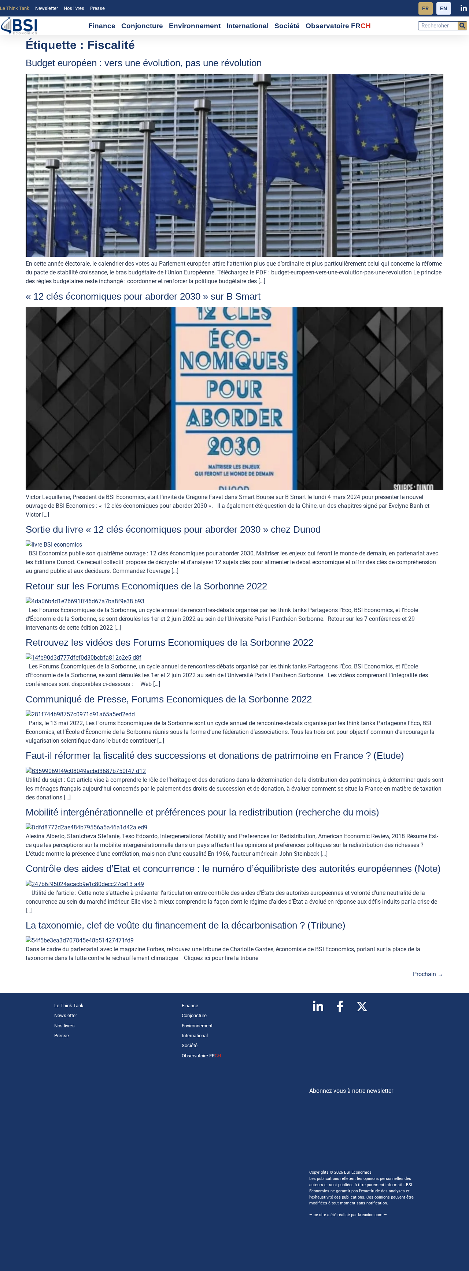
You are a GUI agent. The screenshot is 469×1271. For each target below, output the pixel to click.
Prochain (428, 974)
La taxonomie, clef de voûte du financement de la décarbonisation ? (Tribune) (186, 925)
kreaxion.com (370, 1214)
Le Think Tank (14, 8)
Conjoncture (142, 26)
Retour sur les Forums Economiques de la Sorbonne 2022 (146, 586)
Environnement (195, 26)
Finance (101, 26)
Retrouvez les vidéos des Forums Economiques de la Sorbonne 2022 (169, 642)
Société (287, 26)
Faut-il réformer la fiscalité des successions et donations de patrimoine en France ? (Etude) (215, 755)
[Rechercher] (462, 26)
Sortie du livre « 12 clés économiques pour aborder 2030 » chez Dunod (173, 529)
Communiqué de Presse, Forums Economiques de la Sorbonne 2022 (169, 699)
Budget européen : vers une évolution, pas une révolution (144, 63)
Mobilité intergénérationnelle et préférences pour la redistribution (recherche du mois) (202, 812)
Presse (97, 8)
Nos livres (74, 8)
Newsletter (46, 8)
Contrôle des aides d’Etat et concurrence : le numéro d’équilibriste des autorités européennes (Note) (233, 868)
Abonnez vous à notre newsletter (351, 1090)
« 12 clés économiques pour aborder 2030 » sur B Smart (143, 296)
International (247, 26)
